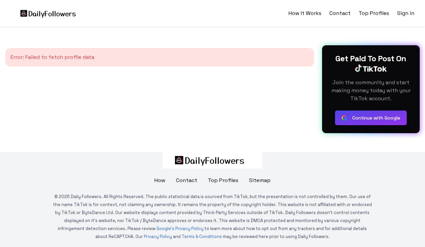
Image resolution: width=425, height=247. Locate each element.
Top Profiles (374, 13)
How (159, 180)
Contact (340, 13)
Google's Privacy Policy (180, 228)
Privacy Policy (158, 236)
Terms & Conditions (202, 236)
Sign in (405, 13)
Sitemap (260, 180)
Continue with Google (376, 118)
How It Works (305, 13)
